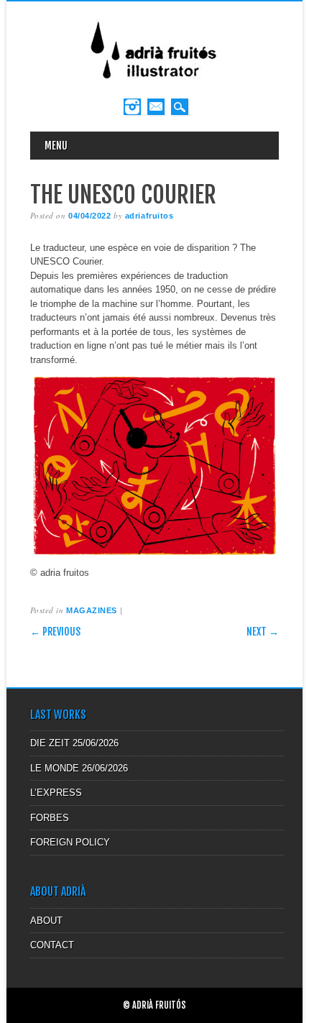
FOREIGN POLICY (70, 842)
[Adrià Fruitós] (154, 83)
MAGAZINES (91, 610)
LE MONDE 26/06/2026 (79, 768)
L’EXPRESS (56, 792)
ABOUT (46, 920)
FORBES (49, 817)
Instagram (132, 106)
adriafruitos (149, 215)
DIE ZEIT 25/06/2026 (74, 743)
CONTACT (52, 945)
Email (156, 106)
